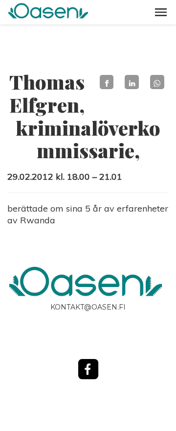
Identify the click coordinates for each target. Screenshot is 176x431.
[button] (161, 12)
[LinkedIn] (132, 82)
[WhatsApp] (157, 82)
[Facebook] (107, 82)
